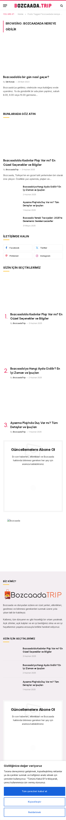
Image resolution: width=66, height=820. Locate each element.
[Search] (61, 5)
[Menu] (5, 5)
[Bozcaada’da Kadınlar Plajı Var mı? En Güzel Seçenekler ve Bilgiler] (33, 139)
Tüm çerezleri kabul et (34, 791)
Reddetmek (34, 812)
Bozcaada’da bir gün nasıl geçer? (26, 77)
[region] (33, 790)
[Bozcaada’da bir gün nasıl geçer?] (33, 55)
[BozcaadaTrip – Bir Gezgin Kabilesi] (33, 6)
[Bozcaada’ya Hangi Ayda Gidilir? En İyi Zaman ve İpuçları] (11, 191)
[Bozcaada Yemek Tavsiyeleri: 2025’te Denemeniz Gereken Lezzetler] (11, 222)
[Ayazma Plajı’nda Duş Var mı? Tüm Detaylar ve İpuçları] (11, 206)
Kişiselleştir (34, 801)
